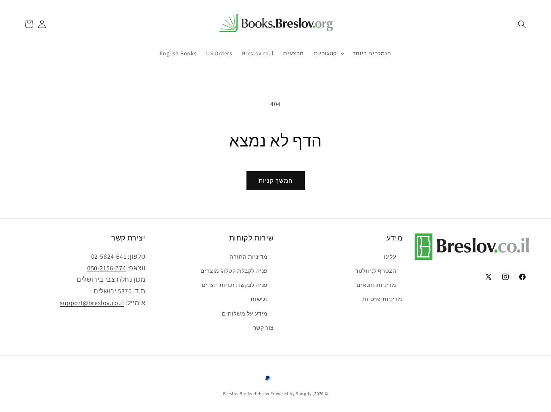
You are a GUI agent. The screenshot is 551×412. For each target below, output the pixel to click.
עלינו (390, 256)
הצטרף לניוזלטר (375, 270)
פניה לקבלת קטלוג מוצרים (234, 270)
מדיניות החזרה (249, 256)
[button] (522, 24)
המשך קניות (276, 180)
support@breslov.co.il (92, 303)
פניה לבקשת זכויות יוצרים (235, 285)
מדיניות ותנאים (376, 285)
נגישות (259, 299)
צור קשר (263, 327)
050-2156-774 (106, 268)
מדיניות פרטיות (382, 299)
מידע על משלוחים (245, 313)
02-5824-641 (109, 256)
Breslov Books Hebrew (246, 393)
